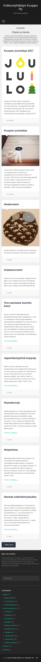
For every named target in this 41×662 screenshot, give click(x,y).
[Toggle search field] (37, 21)
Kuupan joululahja (15, 130)
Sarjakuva (8, 632)
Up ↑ (37, 658)
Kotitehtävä (9, 601)
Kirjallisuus (8, 615)
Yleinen (5, 650)
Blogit (5, 595)
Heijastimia (11, 449)
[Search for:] (20, 578)
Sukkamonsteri (13, 269)
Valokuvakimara (10, 605)
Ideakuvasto (11, 204)
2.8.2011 (9, 260)
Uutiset (5, 646)
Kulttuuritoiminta (9, 608)
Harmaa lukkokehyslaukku (20, 496)
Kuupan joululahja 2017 (18, 50)
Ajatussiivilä (9, 598)
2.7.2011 (9, 293)
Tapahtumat (9, 636)
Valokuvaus (9, 639)
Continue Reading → (11, 341)
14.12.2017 (10, 120)
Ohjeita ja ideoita (11, 625)
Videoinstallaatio (11, 643)
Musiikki (7, 622)
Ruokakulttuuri (10, 629)
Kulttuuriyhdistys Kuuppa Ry (20, 7)
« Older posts (8, 545)
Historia (8, 612)
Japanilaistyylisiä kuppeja (20, 358)
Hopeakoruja (12, 402)
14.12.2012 (10, 194)
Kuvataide (8, 619)
